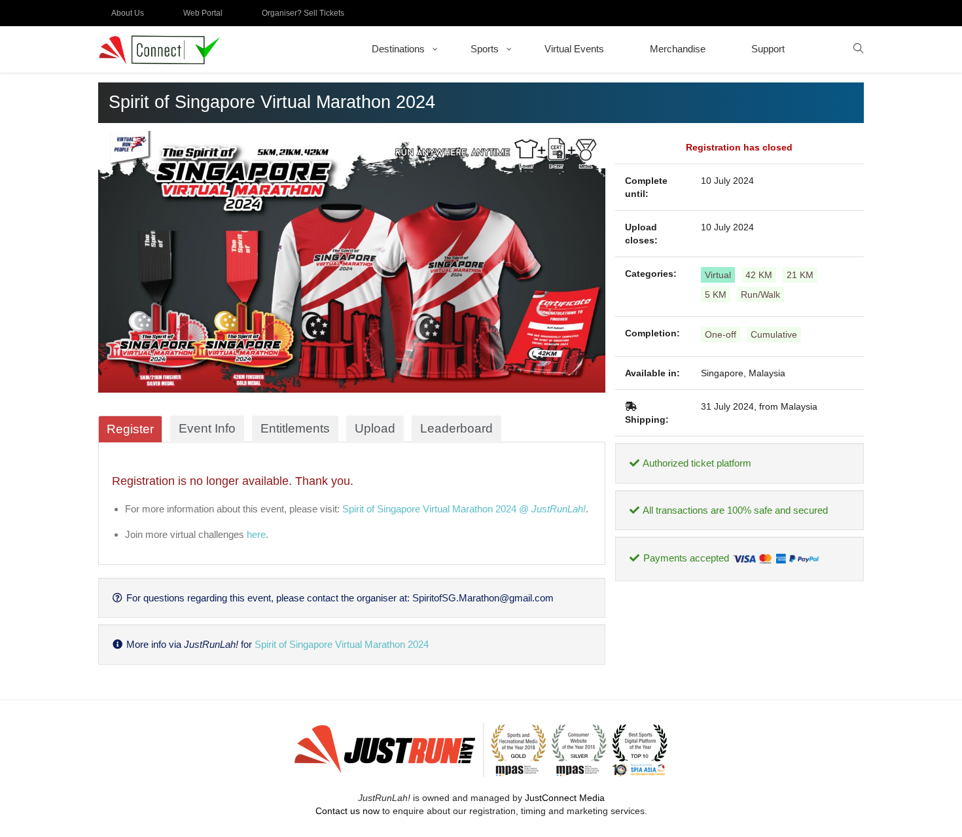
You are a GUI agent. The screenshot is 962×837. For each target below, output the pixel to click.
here (256, 534)
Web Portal (203, 13)
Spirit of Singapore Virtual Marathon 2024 (342, 644)
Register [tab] (130, 429)
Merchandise (677, 48)
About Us (127, 13)
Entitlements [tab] (295, 428)
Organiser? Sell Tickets (303, 13)
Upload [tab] (375, 428)
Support (768, 48)
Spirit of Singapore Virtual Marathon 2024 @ (464, 508)
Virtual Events (574, 48)
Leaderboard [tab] (456, 428)
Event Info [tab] (207, 428)
